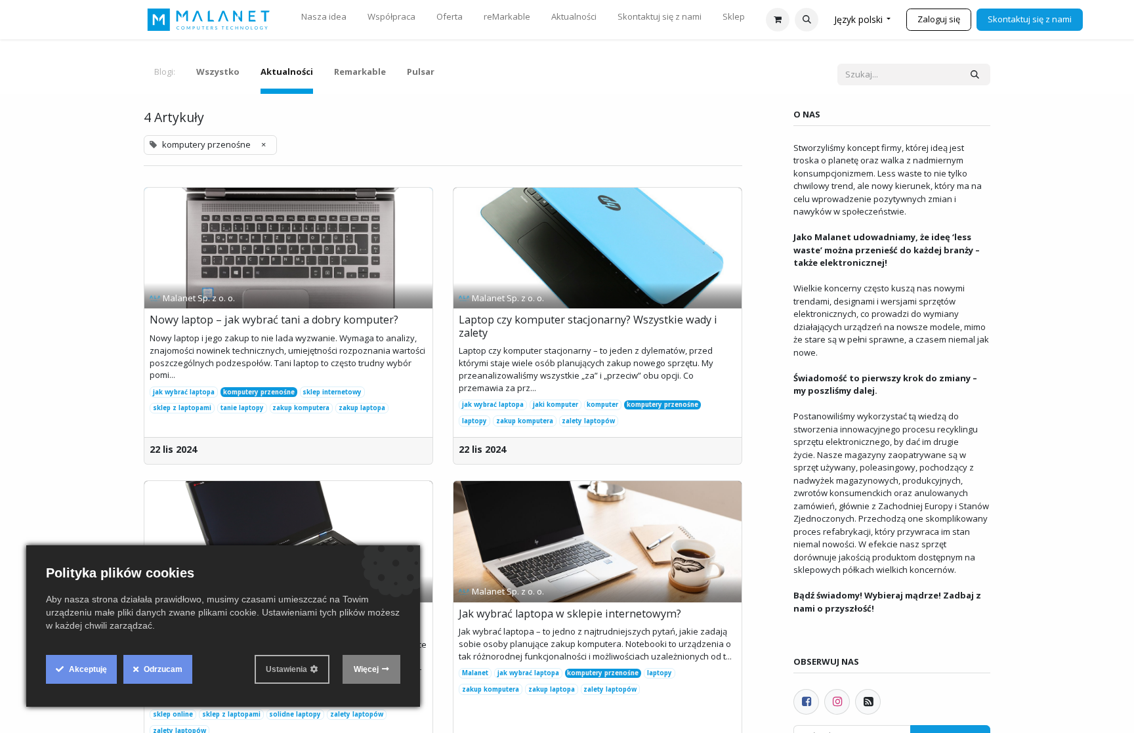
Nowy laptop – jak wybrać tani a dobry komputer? (274, 320)
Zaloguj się (938, 19)
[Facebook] (806, 702)
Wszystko (218, 71)
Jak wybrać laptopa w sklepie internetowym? (570, 614)
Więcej (366, 669)
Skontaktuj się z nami (1030, 19)
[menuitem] (323, 19)
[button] (806, 19)
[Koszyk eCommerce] (777, 19)
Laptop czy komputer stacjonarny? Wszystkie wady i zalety (588, 326)
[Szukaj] (974, 75)
